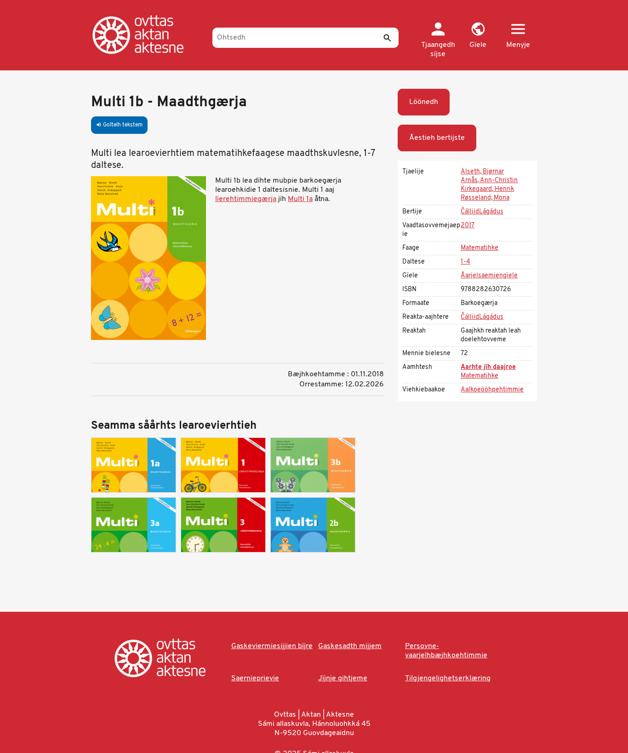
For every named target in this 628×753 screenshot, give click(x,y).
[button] (478, 35)
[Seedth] (387, 38)
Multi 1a (300, 199)
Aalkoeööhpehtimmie (492, 389)
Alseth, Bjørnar (482, 171)
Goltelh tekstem (119, 125)
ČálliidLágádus (482, 211)
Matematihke (479, 248)
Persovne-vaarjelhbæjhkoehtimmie (446, 651)
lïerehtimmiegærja (245, 199)
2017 (467, 225)
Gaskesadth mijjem (350, 646)
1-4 (465, 262)
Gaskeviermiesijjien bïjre (272, 646)
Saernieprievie (255, 678)
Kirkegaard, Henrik (487, 189)
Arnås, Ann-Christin (489, 180)
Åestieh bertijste (437, 138)
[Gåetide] (147, 34)
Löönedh (423, 102)
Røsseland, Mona (485, 198)
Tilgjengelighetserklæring (448, 678)
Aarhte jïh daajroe (488, 367)
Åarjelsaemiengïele (489, 275)
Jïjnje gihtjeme (342, 678)
